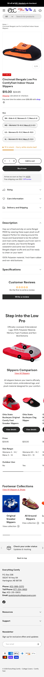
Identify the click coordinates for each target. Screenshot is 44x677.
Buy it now (22, 168)
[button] (40, 10)
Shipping (5, 96)
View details (11, 429)
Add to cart (30, 161)
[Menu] (4, 10)
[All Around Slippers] (30, 503)
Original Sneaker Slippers (11, 519)
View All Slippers (22, 373)
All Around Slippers (30, 517)
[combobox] (22, 16)
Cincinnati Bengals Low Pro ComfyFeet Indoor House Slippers (20, 27)
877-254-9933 (20, 589)
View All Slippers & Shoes (13, 489)
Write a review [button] (22, 297)
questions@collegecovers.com (22, 595)
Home (4, 24)
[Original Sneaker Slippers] (11, 503)
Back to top (22, 558)
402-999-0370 (17, 586)
